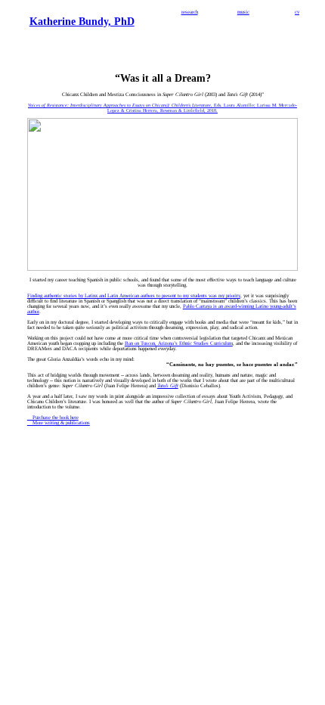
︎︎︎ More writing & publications (58, 422)
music (243, 11)
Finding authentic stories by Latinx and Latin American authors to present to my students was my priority (133, 295)
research (189, 11)
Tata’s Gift (167, 385)
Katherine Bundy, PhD (82, 21)
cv (297, 11)
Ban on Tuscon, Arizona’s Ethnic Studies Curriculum (179, 343)
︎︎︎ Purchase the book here (53, 417)
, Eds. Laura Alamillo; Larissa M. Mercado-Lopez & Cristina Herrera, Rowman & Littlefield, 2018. (162, 108)
